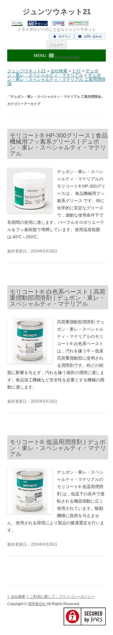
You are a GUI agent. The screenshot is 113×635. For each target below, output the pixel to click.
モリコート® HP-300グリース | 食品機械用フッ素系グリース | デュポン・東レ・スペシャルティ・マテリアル (59, 144)
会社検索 (59, 70)
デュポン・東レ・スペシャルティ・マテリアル (52, 73)
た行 (76, 70)
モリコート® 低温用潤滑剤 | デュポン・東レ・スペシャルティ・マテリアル (58, 448)
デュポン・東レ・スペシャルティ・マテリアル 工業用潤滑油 (56, 79)
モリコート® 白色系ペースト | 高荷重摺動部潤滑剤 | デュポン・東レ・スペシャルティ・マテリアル (57, 297)
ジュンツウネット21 (57, 12)
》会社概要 (16, 597)
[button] (67, 57)
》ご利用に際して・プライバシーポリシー (60, 597)
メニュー (56, 44)
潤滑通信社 (37, 604)
